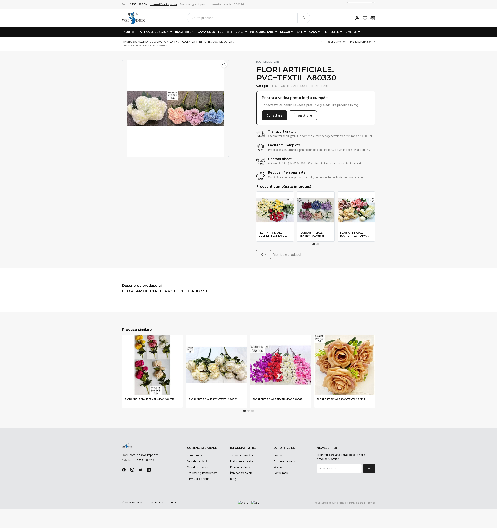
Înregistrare (303, 115)
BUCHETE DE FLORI (223, 41)
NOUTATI (130, 32)
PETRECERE (331, 32)
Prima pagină (129, 41)
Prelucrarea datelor (242, 461)
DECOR (285, 32)
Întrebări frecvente (241, 473)
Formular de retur (198, 479)
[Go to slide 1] (313, 244)
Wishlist (278, 467)
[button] (224, 64)
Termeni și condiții (241, 455)
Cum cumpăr (195, 455)
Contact (278, 455)
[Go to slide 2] (317, 244)
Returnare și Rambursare (202, 473)
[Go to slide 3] (252, 411)
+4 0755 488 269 (137, 4)
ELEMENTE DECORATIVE (152, 41)
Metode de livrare (198, 467)
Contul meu (281, 473)
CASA (313, 32)
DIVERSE (351, 32)
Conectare (274, 115)
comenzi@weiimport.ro (163, 4)
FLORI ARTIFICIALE (230, 32)
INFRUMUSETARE (262, 32)
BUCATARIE (183, 32)
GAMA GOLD (206, 32)
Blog (233, 479)
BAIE (299, 32)
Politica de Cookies (242, 467)
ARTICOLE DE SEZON (154, 32)
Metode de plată (197, 461)
